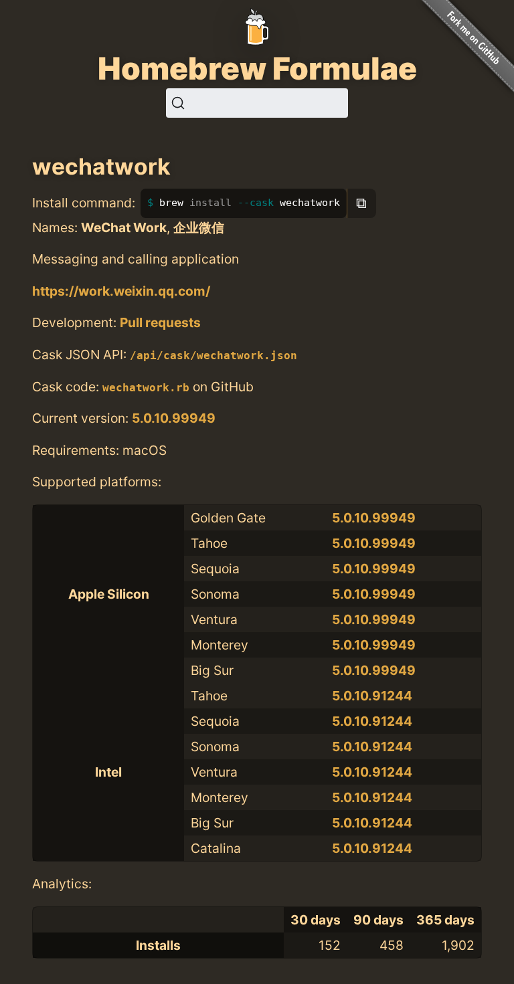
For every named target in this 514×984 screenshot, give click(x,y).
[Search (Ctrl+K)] (257, 103)
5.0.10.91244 (372, 696)
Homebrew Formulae (257, 68)
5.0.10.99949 (174, 418)
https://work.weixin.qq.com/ (121, 291)
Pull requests (160, 322)
